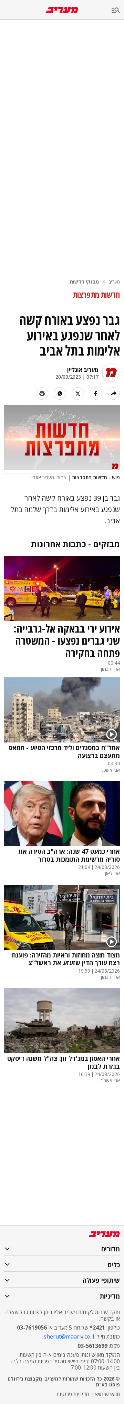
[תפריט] (118, 10)
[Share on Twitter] (78, 393)
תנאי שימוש (107, 1394)
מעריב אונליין (83, 369)
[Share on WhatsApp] (60, 393)
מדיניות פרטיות (72, 1394)
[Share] (113, 393)
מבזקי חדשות (84, 281)
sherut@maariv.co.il (69, 1336)
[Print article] (42, 393)
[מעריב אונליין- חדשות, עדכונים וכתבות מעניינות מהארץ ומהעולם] (62, 10)
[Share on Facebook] (96, 393)
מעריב (114, 281)
